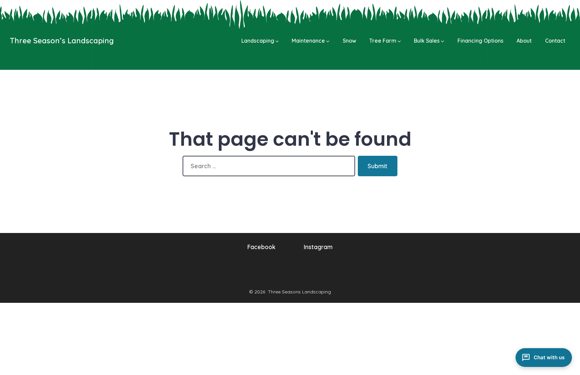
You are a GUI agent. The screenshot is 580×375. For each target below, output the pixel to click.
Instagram (318, 246)
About (524, 40)
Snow (349, 40)
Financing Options (480, 40)
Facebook (261, 246)
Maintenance (308, 40)
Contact (555, 40)
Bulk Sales (427, 40)
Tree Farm (382, 40)
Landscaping (257, 40)
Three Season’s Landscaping (62, 40)
